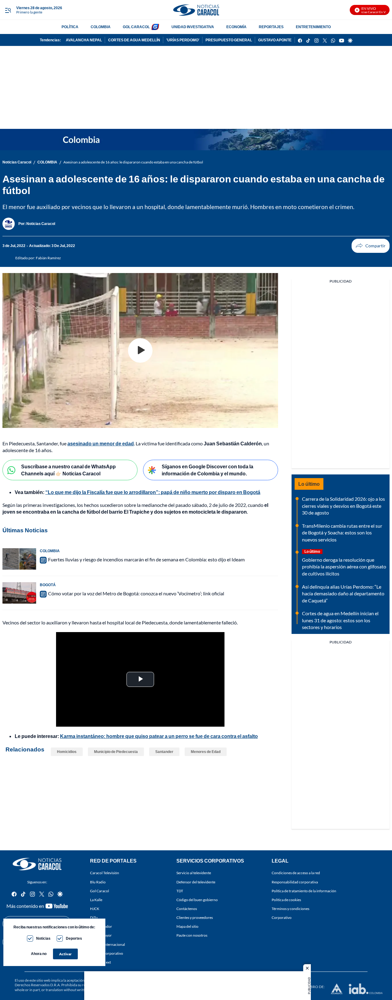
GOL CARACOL (136, 26)
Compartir (371, 246)
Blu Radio (98, 882)
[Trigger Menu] (7, 10)
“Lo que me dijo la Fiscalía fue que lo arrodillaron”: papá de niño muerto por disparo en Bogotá (152, 492)
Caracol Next (100, 962)
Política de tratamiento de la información (304, 891)
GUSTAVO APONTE (275, 40)
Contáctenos (186, 908)
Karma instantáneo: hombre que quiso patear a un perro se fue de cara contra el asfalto (159, 736)
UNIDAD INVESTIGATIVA (193, 26)
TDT (179, 891)
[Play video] (140, 350)
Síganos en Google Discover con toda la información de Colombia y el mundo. (207, 469)
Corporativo (282, 917)
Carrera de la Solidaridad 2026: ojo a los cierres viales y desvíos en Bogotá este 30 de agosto (343, 505)
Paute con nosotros (191, 935)
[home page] (196, 10)
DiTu (94, 917)
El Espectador (101, 926)
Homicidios (67, 751)
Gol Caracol (99, 891)
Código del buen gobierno (197, 899)
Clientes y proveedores (194, 917)
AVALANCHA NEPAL (84, 40)
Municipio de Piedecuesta (116, 751)
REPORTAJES (271, 26)
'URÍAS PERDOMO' (182, 40)
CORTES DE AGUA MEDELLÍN (134, 40)
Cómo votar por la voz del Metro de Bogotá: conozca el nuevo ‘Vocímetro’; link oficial (136, 593)
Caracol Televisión (104, 873)
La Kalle (96, 899)
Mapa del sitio (187, 926)
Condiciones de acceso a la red (296, 873)
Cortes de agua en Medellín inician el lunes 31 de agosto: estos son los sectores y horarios (340, 620)
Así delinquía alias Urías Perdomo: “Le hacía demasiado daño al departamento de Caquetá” (343, 593)
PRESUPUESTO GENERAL (228, 40)
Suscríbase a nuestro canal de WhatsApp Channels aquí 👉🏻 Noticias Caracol (68, 469)
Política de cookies (286, 899)
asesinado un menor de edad (100, 443)
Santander (164, 751)
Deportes (74, 938)
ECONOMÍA (236, 26)
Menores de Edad (206, 751)
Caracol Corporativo (106, 953)
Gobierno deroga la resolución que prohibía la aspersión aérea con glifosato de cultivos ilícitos (344, 566)
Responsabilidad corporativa (295, 882)
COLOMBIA (101, 26)
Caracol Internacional (107, 944)
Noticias (43, 938)
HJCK (94, 908)
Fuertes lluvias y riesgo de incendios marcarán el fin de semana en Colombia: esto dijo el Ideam (146, 559)
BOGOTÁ (48, 584)
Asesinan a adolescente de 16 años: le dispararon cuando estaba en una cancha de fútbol (133, 162)
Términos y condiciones (290, 908)
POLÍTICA (70, 26)
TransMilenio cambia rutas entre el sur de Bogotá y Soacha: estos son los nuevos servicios (342, 532)
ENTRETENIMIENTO (313, 26)
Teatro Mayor (101, 935)
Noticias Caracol (16, 162)
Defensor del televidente (195, 882)
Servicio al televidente (193, 873)
